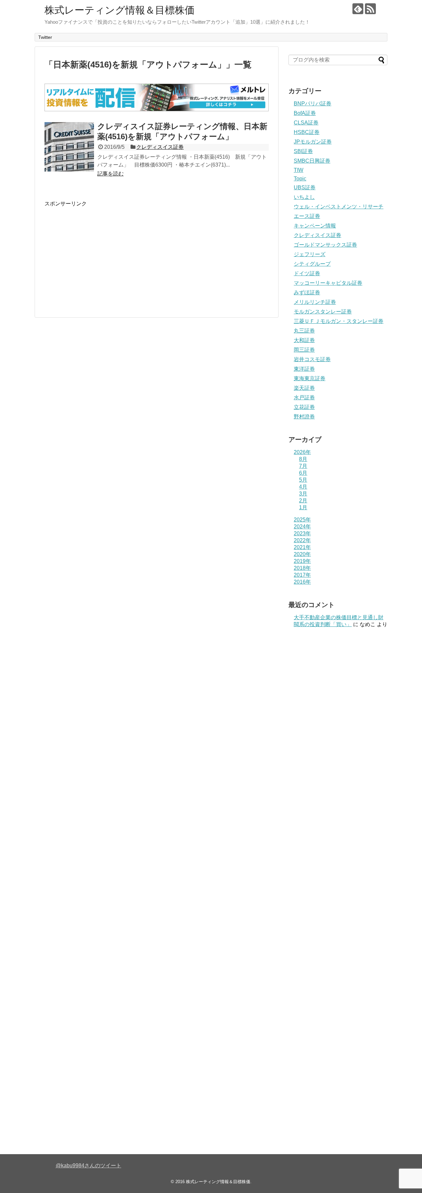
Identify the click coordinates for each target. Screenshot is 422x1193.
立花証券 (304, 407)
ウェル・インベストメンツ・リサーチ (338, 206)
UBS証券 (305, 187)
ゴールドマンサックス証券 (325, 245)
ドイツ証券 (307, 273)
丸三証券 (304, 330)
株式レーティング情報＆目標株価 (120, 10)
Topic (300, 178)
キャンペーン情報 (315, 225)
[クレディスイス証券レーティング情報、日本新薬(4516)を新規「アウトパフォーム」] (69, 147)
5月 (303, 480)
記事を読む (110, 173)
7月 (303, 466)
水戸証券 (304, 397)
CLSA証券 (306, 122)
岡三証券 (304, 350)
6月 (303, 473)
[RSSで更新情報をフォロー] (370, 8)
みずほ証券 (307, 292)
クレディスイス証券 (160, 147)
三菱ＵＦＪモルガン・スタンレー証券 (338, 321)
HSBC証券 (306, 132)
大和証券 (304, 340)
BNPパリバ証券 (312, 103)
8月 (303, 459)
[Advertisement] (100, 253)
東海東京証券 (309, 378)
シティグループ (312, 264)
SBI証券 (303, 151)
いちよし (304, 197)
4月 (303, 487)
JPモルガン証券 (313, 142)
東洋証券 (304, 369)
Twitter (45, 37)
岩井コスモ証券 (312, 359)
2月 (303, 500)
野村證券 (304, 416)
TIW (298, 170)
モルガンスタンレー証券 (323, 311)
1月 (303, 507)
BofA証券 (305, 113)
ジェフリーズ (309, 254)
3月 (303, 493)
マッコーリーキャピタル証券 (328, 283)
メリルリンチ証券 (315, 302)
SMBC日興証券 (312, 161)
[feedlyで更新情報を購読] (357, 8)
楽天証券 (304, 388)
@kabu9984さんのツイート (88, 1165)
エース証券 (307, 216)
